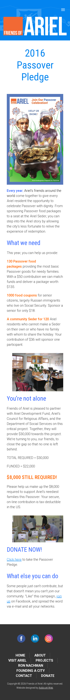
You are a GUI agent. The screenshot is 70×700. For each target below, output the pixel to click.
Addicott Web (46, 687)
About (40, 655)
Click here (14, 559)
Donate (47, 676)
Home (20, 655)
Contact (24, 676)
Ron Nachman (30, 665)
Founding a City (30, 671)
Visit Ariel (17, 660)
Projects (44, 660)
